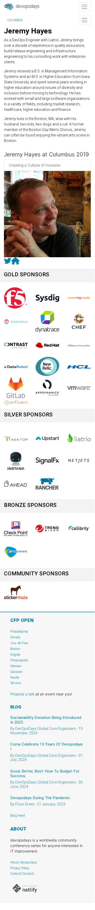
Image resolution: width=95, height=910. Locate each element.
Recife (14, 677)
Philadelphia (19, 631)
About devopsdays (23, 862)
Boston (15, 649)
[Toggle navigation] (84, 7)
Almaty (15, 637)
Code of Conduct (22, 873)
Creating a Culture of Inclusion (35, 165)
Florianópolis (19, 660)
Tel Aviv (15, 683)
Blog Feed (17, 815)
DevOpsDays (27, 6)
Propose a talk (22, 694)
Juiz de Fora (19, 643)
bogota (15, 654)
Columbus (14, 20)
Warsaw (16, 666)
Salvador (16, 672)
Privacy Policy (19, 868)
